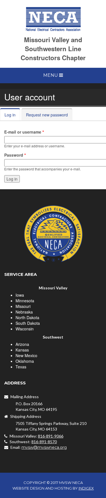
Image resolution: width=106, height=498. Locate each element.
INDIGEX (86, 488)
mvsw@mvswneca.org (44, 447)
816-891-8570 (44, 441)
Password (15, 155)
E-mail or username (24, 132)
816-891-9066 (50, 436)
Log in (12, 115)
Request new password (47, 115)
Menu (51, 75)
